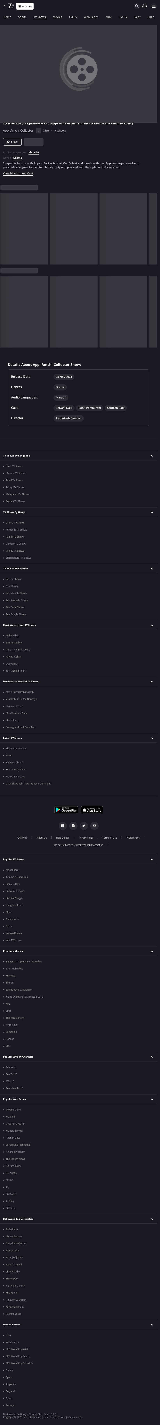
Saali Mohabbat (14, 968)
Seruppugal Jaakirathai (18, 1145)
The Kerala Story (15, 1018)
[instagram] (73, 826)
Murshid (10, 1117)
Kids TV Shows (13, 940)
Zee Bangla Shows (16, 614)
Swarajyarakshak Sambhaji (20, 727)
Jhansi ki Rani (13, 884)
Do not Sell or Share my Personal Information (78, 845)
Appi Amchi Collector (18, 130)
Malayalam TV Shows (17, 494)
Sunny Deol (12, 1278)
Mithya (9, 1180)
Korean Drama (14, 933)
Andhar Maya (13, 1138)
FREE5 (73, 17)
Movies (57, 17)
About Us (42, 838)
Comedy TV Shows (16, 544)
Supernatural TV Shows (18, 558)
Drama (17, 158)
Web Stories (12, 1342)
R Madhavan (12, 1229)
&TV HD (10, 1081)
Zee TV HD (11, 1074)
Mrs (8, 1004)
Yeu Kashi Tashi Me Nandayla (21, 699)
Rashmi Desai (13, 1314)
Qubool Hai (12, 664)
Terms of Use (110, 838)
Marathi (33, 153)
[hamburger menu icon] (154, 6)
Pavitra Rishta (13, 656)
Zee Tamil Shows (15, 607)
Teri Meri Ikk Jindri (15, 671)
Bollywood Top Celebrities (18, 1219)
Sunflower (11, 1194)
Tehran (9, 983)
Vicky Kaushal (13, 1271)
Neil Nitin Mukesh (15, 1285)
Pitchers (10, 1208)
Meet (9, 755)
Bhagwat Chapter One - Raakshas (24, 961)
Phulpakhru (12, 720)
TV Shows (40, 17)
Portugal (10, 1405)
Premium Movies (13, 951)
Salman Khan (13, 1250)
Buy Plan (27, 6)
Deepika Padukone (16, 1243)
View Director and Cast (18, 174)
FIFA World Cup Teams (18, 1356)
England (10, 1391)
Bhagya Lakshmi (15, 762)
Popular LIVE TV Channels (18, 1057)
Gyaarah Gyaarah (15, 1124)
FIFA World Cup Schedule (19, 1363)
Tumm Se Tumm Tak (17, 877)
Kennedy (10, 975)
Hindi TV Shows (14, 466)
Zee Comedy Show (16, 769)
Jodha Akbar (12, 635)
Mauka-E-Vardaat (15, 776)
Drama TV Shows (15, 522)
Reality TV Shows (15, 551)
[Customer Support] (145, 6)
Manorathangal (14, 1131)
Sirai (8, 1011)
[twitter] (84, 826)
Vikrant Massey (14, 1236)
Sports (22, 17)
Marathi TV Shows (15, 473)
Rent (137, 17)
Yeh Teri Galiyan (14, 642)
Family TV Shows (15, 537)
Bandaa (10, 1039)
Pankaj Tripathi (14, 1264)
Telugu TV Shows (15, 487)
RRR (8, 1046)
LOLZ (151, 17)
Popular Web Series (14, 1099)
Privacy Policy (86, 838)
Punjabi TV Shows (15, 501)
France (9, 1370)
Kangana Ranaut (15, 1307)
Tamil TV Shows (14, 480)
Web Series (91, 17)
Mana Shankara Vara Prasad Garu (24, 997)
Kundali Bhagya (14, 898)
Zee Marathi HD (14, 1088)
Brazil (9, 1398)
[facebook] (63, 826)
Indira (9, 926)
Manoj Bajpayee (14, 1257)
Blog (8, 1335)
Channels (22, 838)
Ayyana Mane (13, 1109)
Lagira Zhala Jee (14, 706)
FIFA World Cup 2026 (17, 1349)
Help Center (62, 838)
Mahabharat (12, 870)
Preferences (133, 838)
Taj (7, 1187)
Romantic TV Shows (16, 530)
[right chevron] (4, 228)
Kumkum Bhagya (15, 891)
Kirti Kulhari (12, 1293)
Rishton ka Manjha (16, 748)
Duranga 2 (11, 1173)
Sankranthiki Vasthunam (19, 990)
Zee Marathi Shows (16, 593)
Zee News (11, 1067)
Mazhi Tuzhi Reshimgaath (20, 692)
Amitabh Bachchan (16, 1300)
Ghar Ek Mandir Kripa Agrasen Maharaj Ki (28, 783)
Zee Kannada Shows (17, 600)
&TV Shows (12, 586)
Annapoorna (12, 919)
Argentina (11, 1384)
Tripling (10, 1201)
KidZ (108, 17)
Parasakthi (11, 1032)
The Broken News (15, 1159)
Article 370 (12, 1025)
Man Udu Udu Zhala (17, 713)
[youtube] (94, 826)
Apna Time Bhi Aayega (18, 649)
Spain (9, 1377)
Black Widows (13, 1166)
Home (7, 17)
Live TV (122, 17)
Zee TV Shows (13, 579)
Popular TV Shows (13, 859)
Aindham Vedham (15, 1152)
